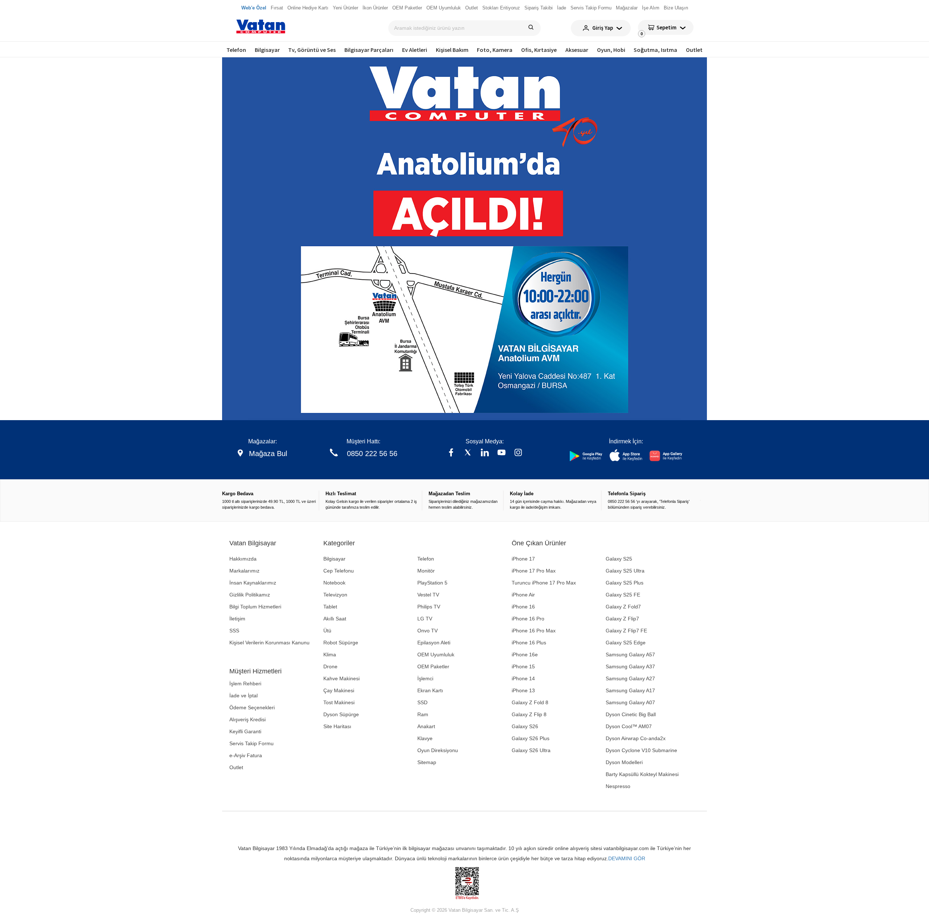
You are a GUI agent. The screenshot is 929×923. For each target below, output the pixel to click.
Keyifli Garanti (245, 731)
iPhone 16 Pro (528, 619)
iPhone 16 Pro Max (534, 630)
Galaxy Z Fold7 (623, 607)
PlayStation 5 (432, 583)
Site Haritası (337, 726)
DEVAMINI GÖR (626, 858)
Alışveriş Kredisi (247, 719)
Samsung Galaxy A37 (630, 666)
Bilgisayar (267, 49)
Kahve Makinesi (341, 678)
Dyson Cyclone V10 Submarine (641, 750)
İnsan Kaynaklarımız (252, 583)
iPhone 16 (523, 607)
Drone (330, 666)
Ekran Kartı (430, 690)
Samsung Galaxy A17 (630, 690)
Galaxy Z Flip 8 (529, 714)
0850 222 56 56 (372, 454)
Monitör (426, 571)
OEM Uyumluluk (435, 654)
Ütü (327, 630)
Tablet (330, 607)
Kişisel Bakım (452, 49)
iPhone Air (523, 595)
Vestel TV (428, 595)
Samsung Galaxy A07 (630, 702)
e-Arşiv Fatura (245, 755)
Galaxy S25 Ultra (625, 571)
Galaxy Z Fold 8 (530, 702)
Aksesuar (576, 49)
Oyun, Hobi (611, 49)
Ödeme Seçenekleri (252, 707)
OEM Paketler (433, 666)
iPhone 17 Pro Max (534, 571)
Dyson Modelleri (624, 762)
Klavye (425, 738)
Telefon (236, 49)
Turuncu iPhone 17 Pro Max (544, 583)
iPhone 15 (523, 666)
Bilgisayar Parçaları (368, 49)
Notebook (334, 583)
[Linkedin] (485, 453)
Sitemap (426, 762)
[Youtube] (502, 453)
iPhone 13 (523, 690)
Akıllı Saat (334, 619)
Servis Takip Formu (251, 743)
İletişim (237, 619)
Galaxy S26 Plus (530, 738)
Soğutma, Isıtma (655, 49)
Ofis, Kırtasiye (539, 49)
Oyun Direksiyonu (437, 750)
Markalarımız (244, 571)
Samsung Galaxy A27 (630, 678)
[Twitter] (468, 453)
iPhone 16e (525, 654)
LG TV (424, 619)
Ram (422, 714)
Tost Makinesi (339, 702)
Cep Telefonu (338, 571)
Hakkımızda (243, 559)
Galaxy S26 (525, 726)
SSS (234, 630)
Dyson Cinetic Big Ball (631, 714)
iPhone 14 (523, 678)
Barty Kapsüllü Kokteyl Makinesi (642, 774)
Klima (329, 654)
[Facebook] (451, 453)
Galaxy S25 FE (623, 595)
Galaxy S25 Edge (626, 642)
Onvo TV (427, 630)
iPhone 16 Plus (529, 642)
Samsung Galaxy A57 (630, 654)
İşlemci (425, 678)
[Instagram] (518, 453)
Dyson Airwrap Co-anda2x (636, 738)
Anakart (426, 726)
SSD (422, 702)
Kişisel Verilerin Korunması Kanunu (269, 642)
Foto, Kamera (494, 49)
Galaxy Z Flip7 (622, 619)
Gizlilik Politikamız (249, 595)
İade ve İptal (243, 695)
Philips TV (428, 607)
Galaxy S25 (619, 559)
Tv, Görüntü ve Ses (312, 49)
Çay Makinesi (338, 690)
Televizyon (335, 595)
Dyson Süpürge (341, 714)
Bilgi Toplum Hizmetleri (255, 607)
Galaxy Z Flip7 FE (626, 630)
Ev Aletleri (414, 49)
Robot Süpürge (340, 642)
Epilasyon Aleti (433, 642)
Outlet (694, 49)
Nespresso (618, 786)
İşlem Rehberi (245, 683)
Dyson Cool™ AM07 (629, 726)
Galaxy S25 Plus (624, 583)
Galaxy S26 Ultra (531, 750)
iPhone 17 (523, 559)
